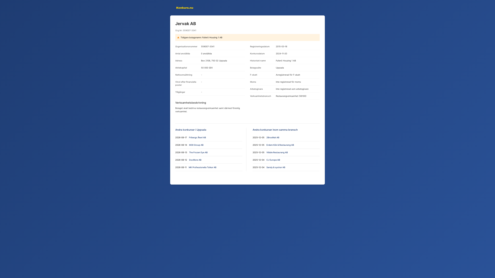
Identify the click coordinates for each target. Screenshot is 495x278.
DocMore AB (195, 160)
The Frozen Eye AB (198, 152)
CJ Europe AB (273, 160)
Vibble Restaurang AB (277, 152)
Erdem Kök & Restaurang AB (280, 145)
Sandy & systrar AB (275, 167)
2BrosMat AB (272, 137)
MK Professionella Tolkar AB (202, 167)
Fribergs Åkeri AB (197, 137)
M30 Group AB (196, 145)
